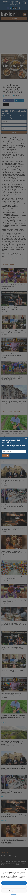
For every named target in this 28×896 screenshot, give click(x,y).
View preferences (14, 891)
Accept (14, 883)
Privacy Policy (14, 894)
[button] (26, 869)
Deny (14, 887)
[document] (14, 448)
